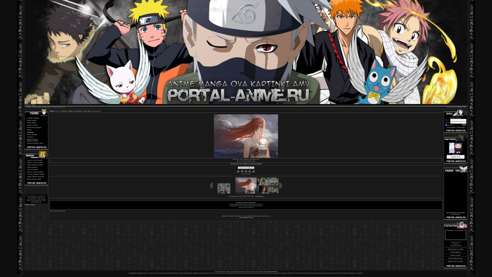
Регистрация (57, 107)
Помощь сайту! (47, 107)
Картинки (64, 111)
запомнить (450, 125)
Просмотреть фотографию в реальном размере (246, 163)
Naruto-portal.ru (272, 271)
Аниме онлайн (36, 107)
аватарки (456, 154)
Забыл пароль (451, 127)
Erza (254, 161)
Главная (28, 107)
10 (251, 196)
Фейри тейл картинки (75, 111)
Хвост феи (87, 111)
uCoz (33, 105)
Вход (63, 107)
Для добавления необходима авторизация (455, 213)
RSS (464, 107)
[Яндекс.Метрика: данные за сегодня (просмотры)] (30, 205)
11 (253, 196)
